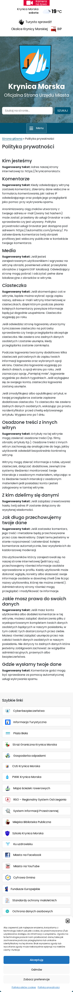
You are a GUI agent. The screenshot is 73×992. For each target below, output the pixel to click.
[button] (67, 921)
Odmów (36, 969)
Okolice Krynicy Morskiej (29, 29)
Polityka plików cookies (24, 987)
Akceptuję (36, 960)
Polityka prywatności (49, 987)
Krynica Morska (36, 86)
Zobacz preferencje (36, 979)
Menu (40, 128)
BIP (59, 29)
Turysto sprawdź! (39, 22)
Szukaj (62, 111)
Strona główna (12, 139)
